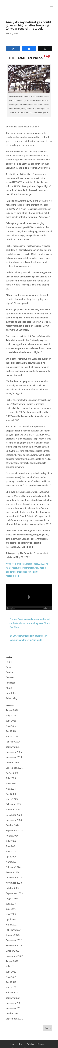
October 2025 (12, 762)
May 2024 (11, 851)
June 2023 (11, 908)
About (9, 687)
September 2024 (14, 830)
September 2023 (14, 893)
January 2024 (13, 872)
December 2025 (14, 752)
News (8, 666)
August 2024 (12, 835)
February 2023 (13, 929)
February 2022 (13, 992)
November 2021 (14, 1008)
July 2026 (11, 715)
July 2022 (11, 966)
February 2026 (13, 741)
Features (10, 677)
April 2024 (11, 856)
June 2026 (11, 720)
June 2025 (11, 783)
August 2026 (12, 710)
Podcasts (10, 682)
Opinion (9, 672)
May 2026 (11, 725)
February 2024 (13, 867)
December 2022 (14, 940)
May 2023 (11, 914)
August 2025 (12, 772)
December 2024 (14, 814)
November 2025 (14, 757)
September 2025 (14, 767)
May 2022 (11, 976)
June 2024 (11, 846)
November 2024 (14, 820)
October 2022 (12, 950)
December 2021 (14, 1003)
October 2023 (12, 887)
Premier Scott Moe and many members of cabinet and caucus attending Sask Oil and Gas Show (30, 623)
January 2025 (13, 809)
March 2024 (12, 861)
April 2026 (11, 731)
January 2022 (13, 997)
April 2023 (11, 919)
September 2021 (14, 1018)
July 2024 (11, 840)
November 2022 (14, 945)
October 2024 (12, 825)
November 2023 (14, 882)
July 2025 (11, 778)
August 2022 (12, 961)
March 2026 (12, 736)
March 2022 (12, 987)
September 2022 (14, 955)
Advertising (11, 698)
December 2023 (14, 877)
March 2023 (12, 924)
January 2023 (13, 934)
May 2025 (11, 788)
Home (9, 661)
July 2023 (11, 903)
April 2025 (11, 793)
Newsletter (11, 693)
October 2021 (12, 1013)
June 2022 (11, 971)
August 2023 (12, 898)
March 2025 (12, 799)
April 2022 (11, 982)
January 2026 (13, 746)
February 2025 (13, 804)
